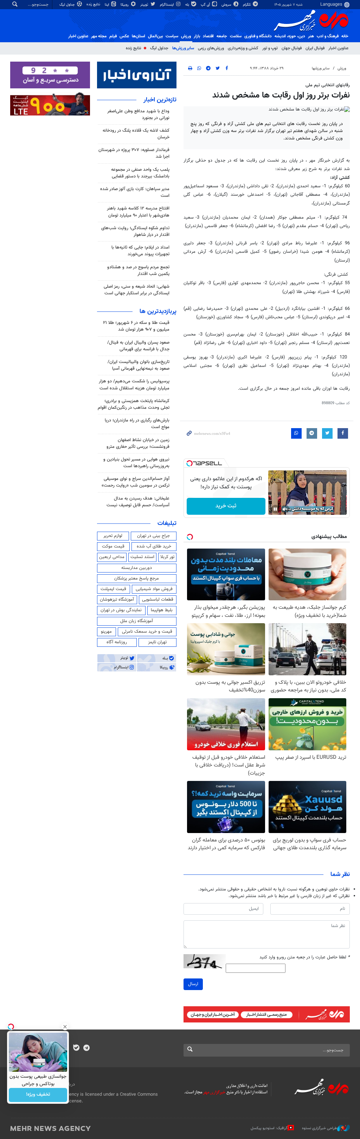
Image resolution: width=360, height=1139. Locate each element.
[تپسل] (189, 463)
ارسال (193, 984)
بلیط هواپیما (162, 610)
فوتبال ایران (315, 48)
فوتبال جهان (292, 48)
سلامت (236, 36)
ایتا (107, 4)
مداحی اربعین (111, 557)
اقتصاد (208, 36)
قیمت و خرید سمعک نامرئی (147, 631)
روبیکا (125, 4)
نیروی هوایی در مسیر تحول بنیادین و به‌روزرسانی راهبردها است (136, 463)
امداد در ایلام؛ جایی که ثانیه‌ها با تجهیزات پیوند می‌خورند (140, 251)
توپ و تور (270, 48)
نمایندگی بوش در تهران (121, 610)
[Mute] (285, 509)
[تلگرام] (86, 1048)
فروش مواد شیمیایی (154, 589)
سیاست (172, 36)
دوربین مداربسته (136, 567)
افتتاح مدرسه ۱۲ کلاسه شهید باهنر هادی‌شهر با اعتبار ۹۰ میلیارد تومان (138, 212)
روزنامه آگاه (117, 642)
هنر (311, 36)
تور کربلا (167, 557)
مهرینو (106, 631)
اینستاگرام (167, 4)
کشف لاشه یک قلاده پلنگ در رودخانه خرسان (136, 134)
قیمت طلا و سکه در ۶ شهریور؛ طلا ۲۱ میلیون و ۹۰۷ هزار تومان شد (136, 326)
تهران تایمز (157, 642)
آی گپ (206, 4)
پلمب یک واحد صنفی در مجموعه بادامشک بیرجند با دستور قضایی (140, 173)
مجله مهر (99, 36)
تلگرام (247, 4)
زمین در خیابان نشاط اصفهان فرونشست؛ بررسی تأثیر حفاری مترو (138, 443)
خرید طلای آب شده (154, 546)
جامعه (222, 36)
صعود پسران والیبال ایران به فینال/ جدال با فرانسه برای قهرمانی (138, 346)
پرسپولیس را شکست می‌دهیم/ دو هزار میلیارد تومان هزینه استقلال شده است (134, 385)
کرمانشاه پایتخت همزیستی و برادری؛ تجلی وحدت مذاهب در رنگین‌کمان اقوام (133, 404)
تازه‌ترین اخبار (159, 100)
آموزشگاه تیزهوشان (117, 599)
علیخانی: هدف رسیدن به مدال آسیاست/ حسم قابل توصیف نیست (138, 502)
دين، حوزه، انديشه (290, 36)
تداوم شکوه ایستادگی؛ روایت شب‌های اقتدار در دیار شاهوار (135, 231)
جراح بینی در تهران (153, 535)
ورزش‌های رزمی (211, 48)
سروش (226, 4)
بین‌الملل (155, 36)
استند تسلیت (142, 557)
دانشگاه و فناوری (258, 36)
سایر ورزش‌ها (183, 48)
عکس (124, 36)
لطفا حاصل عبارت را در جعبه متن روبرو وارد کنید (304, 957)
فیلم (113, 36)
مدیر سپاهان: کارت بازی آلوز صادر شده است (134, 192)
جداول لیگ (67, 4)
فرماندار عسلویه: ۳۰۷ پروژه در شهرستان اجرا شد (133, 153)
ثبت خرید (226, 506)
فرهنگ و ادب (328, 36)
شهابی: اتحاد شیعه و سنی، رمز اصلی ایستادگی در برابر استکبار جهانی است (136, 290)
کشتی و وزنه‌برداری (243, 48)
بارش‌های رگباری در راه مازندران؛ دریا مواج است (137, 424)
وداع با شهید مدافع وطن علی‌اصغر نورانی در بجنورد (138, 114)
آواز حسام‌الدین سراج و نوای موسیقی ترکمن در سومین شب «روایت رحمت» (135, 482)
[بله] (76, 1048)
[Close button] (65, 1026)
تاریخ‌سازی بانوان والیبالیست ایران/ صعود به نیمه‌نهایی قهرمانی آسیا (138, 365)
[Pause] (275, 509)
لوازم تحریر (112, 535)
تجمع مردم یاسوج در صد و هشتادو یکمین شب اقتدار (138, 270)
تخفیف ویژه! (38, 1095)
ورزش (186, 36)
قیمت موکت (113, 546)
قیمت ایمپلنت (113, 589)
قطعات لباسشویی (157, 599)
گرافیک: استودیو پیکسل (269, 1128)
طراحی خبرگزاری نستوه (319, 1128)
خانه (344, 36)
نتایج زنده (93, 4)
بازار (197, 36)
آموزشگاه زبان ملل (136, 621)
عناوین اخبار (338, 48)
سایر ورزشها (320, 68)
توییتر (144, 4)
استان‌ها (138, 36)
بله (187, 4)
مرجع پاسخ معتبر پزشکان (136, 578)
